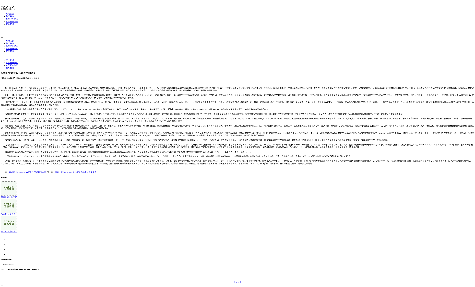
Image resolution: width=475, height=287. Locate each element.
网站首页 (10, 14)
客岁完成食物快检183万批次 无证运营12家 (27, 172)
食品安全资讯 (12, 19)
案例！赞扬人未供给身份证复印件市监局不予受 (75, 172)
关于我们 (10, 16)
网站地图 (237, 282)
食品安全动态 (12, 22)
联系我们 (10, 24)
